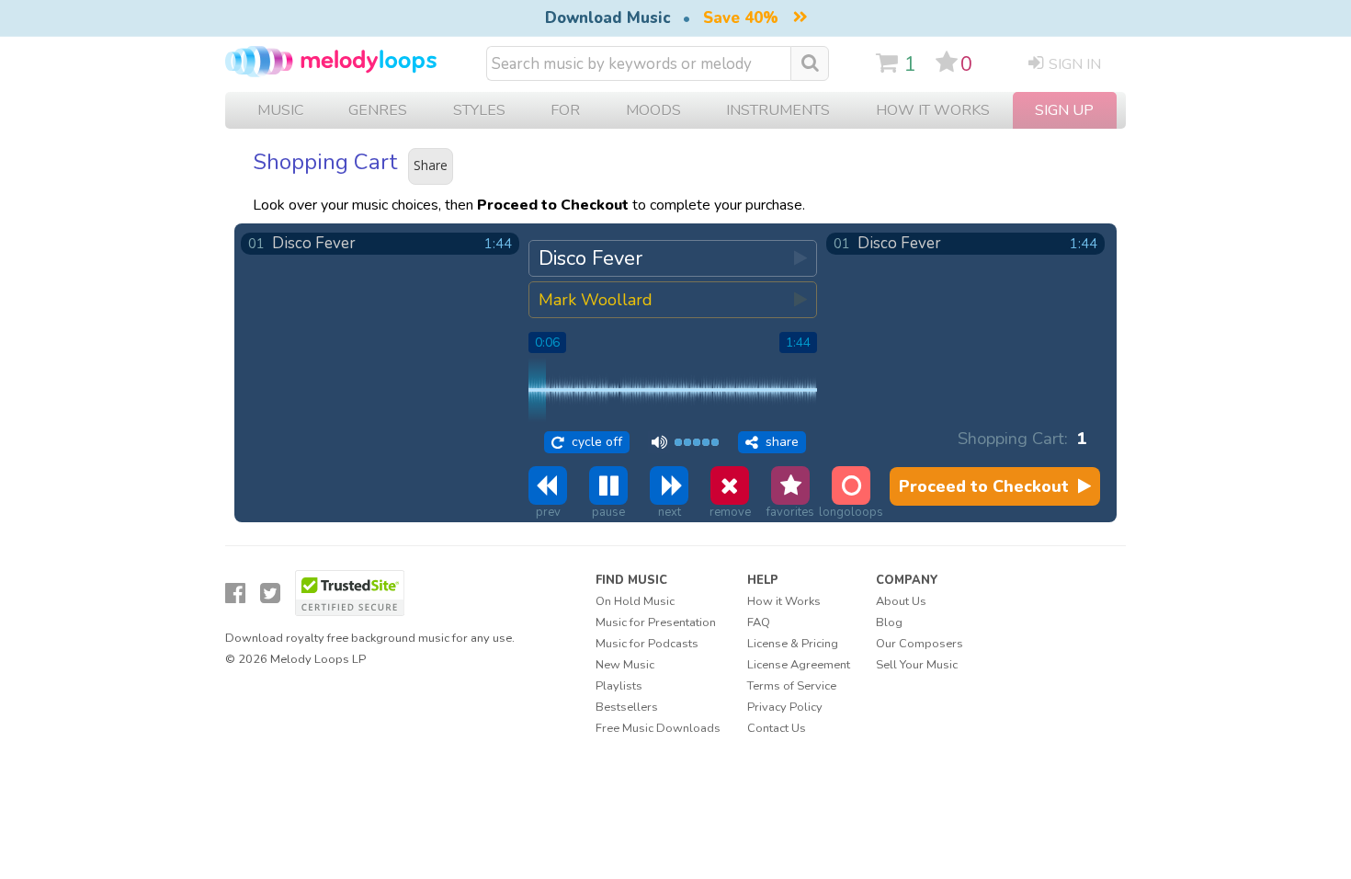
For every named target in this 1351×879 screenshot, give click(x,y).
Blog (889, 622)
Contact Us (776, 728)
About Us (901, 601)
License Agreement (798, 664)
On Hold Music (635, 601)
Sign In (1075, 64)
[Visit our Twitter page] (270, 593)
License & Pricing (792, 643)
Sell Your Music (917, 664)
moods (653, 110)
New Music (625, 664)
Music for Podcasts (647, 643)
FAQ (758, 622)
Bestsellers (627, 707)
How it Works (933, 110)
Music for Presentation (656, 622)
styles (479, 110)
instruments (778, 110)
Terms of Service (791, 686)
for (565, 110)
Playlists (619, 686)
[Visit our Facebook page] (235, 593)
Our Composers (919, 643)
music (280, 110)
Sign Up (1064, 110)
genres (377, 110)
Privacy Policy (785, 707)
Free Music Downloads (658, 728)
